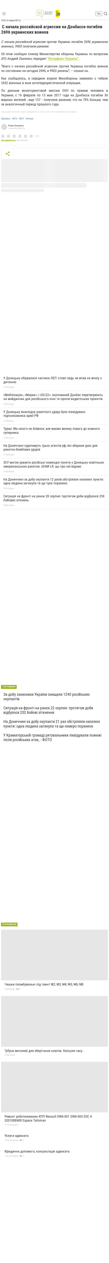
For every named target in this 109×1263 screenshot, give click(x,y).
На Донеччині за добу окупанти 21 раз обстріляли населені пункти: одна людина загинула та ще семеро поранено (51, 723)
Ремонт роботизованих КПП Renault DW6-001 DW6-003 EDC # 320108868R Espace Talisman (48, 1118)
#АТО (14, 118)
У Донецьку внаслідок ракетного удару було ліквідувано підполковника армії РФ (44, 414)
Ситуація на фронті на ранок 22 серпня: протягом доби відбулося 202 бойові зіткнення (48, 710)
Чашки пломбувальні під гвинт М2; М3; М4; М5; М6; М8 (44, 984)
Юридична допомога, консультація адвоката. (37, 1151)
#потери (29, 118)
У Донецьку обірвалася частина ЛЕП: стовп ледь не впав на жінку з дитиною (52, 380)
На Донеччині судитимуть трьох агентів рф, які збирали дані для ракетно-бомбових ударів (50, 448)
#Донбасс (6, 118)
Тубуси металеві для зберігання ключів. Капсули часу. (44, 1051)
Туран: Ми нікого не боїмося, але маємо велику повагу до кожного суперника (51, 431)
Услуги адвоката (17, 1136)
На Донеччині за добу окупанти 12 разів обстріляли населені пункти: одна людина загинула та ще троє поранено (53, 481)
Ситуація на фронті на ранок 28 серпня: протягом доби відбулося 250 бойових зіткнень (53, 498)
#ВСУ (21, 118)
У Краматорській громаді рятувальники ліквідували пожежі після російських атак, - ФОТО (52, 737)
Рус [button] (99, 13)
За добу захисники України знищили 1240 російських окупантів (46, 696)
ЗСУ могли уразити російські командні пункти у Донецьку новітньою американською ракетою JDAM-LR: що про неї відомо (53, 464)
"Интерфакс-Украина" (63, 59)
